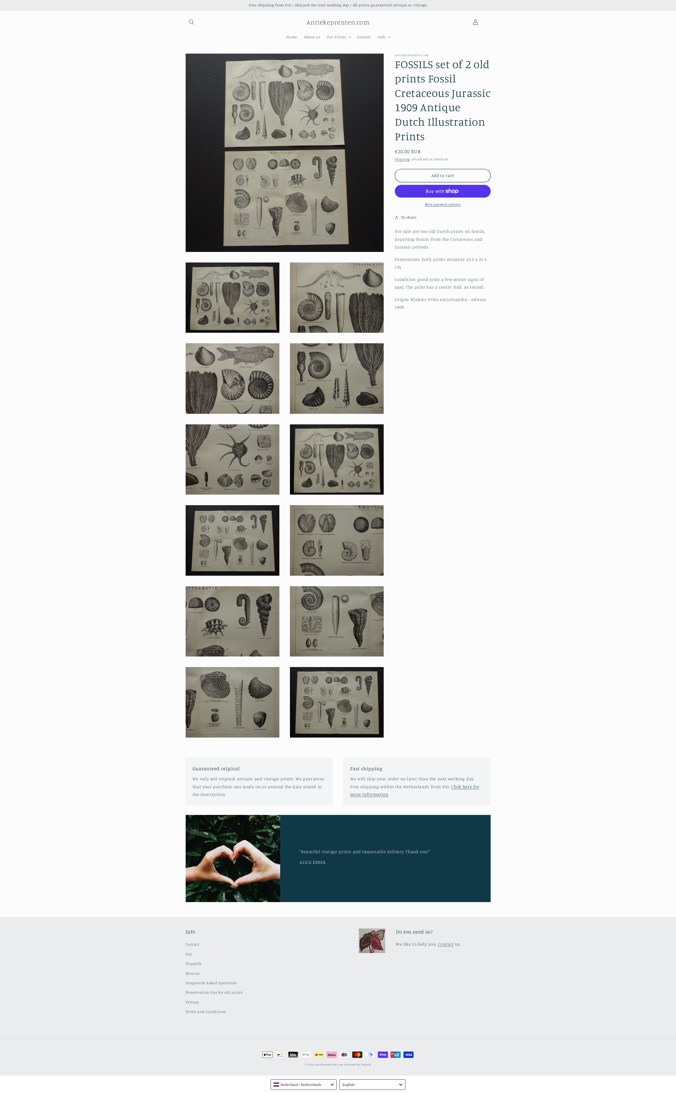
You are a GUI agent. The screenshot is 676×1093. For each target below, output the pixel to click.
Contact (193, 944)
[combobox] (304, 1084)
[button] (192, 22)
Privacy (192, 1002)
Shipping (402, 159)
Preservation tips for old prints (214, 992)
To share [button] (408, 217)
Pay (189, 954)
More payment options (443, 204)
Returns (193, 973)
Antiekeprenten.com (328, 1064)
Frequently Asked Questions (211, 983)
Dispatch (194, 963)
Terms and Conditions (206, 1011)
